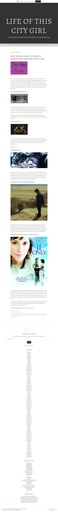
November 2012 (29, 453)
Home (11, 44)
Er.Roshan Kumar (29, 482)
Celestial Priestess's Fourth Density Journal (29, 480)
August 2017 (29, 374)
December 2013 (29, 435)
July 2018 (29, 360)
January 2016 (29, 400)
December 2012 (29, 452)
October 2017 (29, 371)
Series (16, 44)
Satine (12, 316)
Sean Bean (14, 316)
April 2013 (29, 446)
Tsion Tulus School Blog (29, 481)
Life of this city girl (29, 26)
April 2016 (29, 396)
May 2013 (29, 445)
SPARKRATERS (29, 464)
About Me (38, 44)
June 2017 (29, 377)
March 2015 (29, 414)
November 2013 (29, 437)
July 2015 (29, 409)
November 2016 (29, 387)
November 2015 (29, 403)
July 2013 (29, 442)
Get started (38, 1)
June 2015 (29, 410)
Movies (21, 44)
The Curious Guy (29, 477)
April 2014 (29, 430)
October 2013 (29, 438)
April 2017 (29, 380)
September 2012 (29, 456)
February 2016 (29, 399)
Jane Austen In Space (29, 466)
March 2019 (29, 356)
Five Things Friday (17, 312)
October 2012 (29, 455)
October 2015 (29, 405)
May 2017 (29, 378)
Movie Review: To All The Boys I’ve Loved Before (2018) (29, 497)
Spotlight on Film (29, 470)
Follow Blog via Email (29, 334)
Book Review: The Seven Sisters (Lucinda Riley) (29, 502)
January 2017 (29, 384)
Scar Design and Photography (29, 487)
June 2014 (29, 427)
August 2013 (29, 441)
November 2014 (29, 420)
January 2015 (29, 417)
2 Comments (12, 317)
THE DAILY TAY (29, 473)
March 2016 (29, 398)
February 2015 (29, 416)
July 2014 (29, 426)
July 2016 (29, 392)
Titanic (18, 316)
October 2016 (29, 388)
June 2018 (29, 361)
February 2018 (29, 366)
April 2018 (29, 364)
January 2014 (29, 434)
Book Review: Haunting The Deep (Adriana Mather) (29, 500)
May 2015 (29, 412)
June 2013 (29, 444)
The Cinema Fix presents (29, 471)
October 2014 (29, 421)
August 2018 (29, 359)
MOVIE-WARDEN (29, 467)
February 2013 (29, 449)
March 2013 (29, 448)
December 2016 (29, 385)
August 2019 (29, 352)
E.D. (29, 475)
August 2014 (29, 424)
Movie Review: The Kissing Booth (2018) (29, 496)
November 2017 (29, 370)
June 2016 (29, 394)
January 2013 (29, 451)
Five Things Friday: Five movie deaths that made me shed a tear (27, 57)
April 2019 (29, 354)
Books (26, 44)
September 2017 (29, 373)
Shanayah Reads (29, 463)
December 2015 (29, 402)
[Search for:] (29, 329)
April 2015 (29, 413)
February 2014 (29, 433)
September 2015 (29, 406)
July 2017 (29, 375)
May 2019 (29, 353)
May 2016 (29, 395)
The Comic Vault (29, 489)
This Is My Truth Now (29, 474)
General (31, 44)
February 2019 (29, 357)
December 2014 (29, 419)
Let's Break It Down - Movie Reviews (29, 485)
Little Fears (29, 478)
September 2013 (29, 440)
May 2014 (29, 428)
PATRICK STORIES (29, 468)
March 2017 (29, 381)
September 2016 (29, 389)
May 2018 (29, 363)
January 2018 (29, 367)
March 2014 (29, 431)
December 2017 (29, 368)
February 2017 (29, 382)
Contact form (45, 44)
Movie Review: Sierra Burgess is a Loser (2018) (29, 499)
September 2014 (29, 423)
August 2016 (29, 391)
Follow (29, 342)
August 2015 (29, 407)
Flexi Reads (29, 484)
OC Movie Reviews (29, 488)
